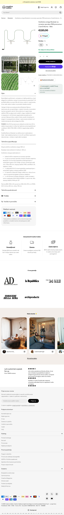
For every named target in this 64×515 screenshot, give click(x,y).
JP (38, 513)
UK (56, 513)
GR (26, 513)
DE (15, 513)
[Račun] (52, 7)
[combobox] (32, 12)
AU (2, 513)
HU (31, 513)
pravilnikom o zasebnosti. (28, 405)
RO (46, 513)
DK (18, 513)
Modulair (10, 18)
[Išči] (60, 12)
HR (28, 513)
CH (10, 513)
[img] (41, 369)
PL (43, 513)
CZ (12, 513)
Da (47, 45)
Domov (3, 18)
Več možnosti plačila (51, 70)
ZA (61, 513)
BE (7, 513)
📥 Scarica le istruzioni (47, 80)
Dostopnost (33, 510)
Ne (41, 45)
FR (23, 513)
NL (41, 513)
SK (49, 513)
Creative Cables (9, 504)
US (59, 513)
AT (5, 513)
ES (20, 513)
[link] (10, 281)
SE (51, 513)
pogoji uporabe (16, 405)
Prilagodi (45, 36)
